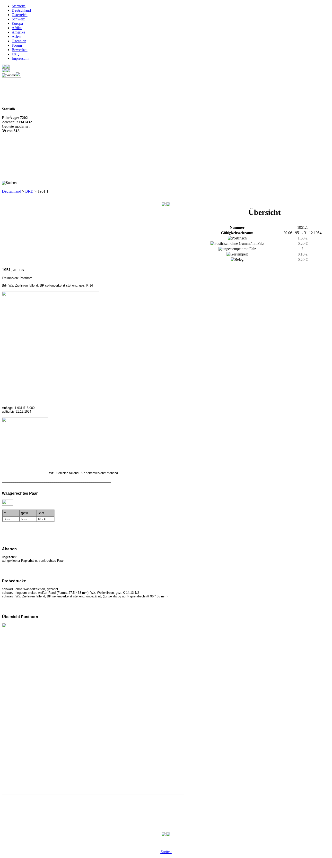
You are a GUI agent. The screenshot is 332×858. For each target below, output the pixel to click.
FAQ (15, 54)
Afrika (17, 28)
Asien (16, 36)
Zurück (166, 852)
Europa (17, 23)
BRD (29, 191)
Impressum (20, 58)
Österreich (19, 15)
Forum (17, 45)
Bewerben (19, 50)
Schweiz (18, 19)
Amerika (18, 32)
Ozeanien (19, 41)
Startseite (19, 6)
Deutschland (21, 10)
